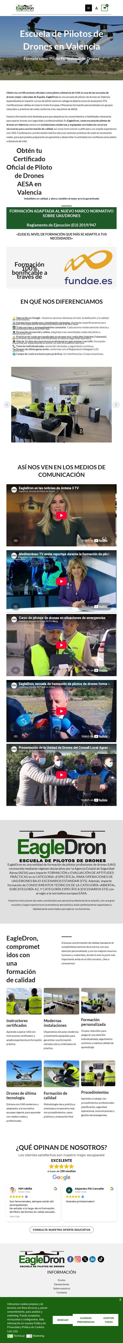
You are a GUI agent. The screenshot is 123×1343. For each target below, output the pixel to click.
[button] (59, 442)
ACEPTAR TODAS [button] (108, 1320)
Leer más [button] (15, 1216)
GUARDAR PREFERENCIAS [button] (85, 1320)
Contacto (62, 1292)
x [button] (120, 1299)
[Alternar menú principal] (88, 7)
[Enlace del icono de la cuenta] (96, 8)
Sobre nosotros (61, 1288)
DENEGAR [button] (62, 1320)
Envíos (61, 1279)
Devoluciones (61, 1284)
